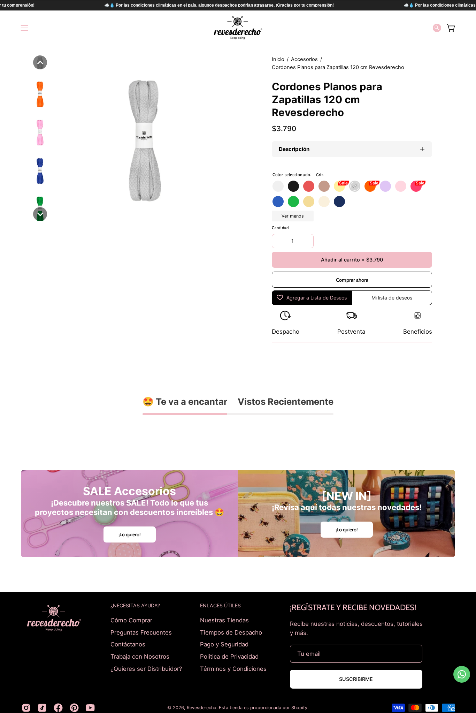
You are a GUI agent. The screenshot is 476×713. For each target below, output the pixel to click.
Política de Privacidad (229, 656)
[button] (437, 28)
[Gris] (354, 186)
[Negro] (293, 186)
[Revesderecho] (238, 28)
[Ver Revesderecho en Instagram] (26, 708)
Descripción (294, 149)
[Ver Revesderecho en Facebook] (58, 708)
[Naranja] (370, 186)
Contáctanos (127, 644)
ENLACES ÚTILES (220, 605)
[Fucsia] (416, 186)
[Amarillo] (339, 186)
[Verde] (293, 201)
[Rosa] (400, 186)
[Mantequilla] (308, 201)
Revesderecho (201, 707)
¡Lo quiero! (129, 534)
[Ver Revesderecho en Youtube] (90, 708)
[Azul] (278, 201)
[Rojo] (308, 186)
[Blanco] (278, 186)
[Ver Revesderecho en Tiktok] (42, 708)
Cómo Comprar (131, 620)
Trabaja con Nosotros (139, 656)
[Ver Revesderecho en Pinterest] (74, 708)
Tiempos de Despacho (231, 632)
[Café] (324, 186)
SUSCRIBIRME (356, 679)
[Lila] (385, 186)
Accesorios (304, 59)
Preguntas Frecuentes (141, 632)
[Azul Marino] (339, 201)
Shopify (299, 707)
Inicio (278, 59)
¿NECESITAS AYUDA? (135, 605)
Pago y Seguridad (224, 644)
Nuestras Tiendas (224, 620)
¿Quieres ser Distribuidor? (146, 668)
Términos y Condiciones (233, 668)
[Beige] (324, 201)
